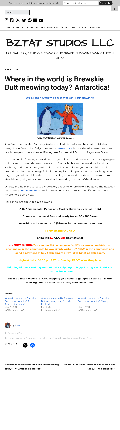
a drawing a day (16, 338)
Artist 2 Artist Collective (57, 27)
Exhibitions (83, 27)
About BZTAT (32, 27)
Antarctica (65, 148)
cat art (57, 338)
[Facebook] (11, 20)
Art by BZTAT (18, 27)
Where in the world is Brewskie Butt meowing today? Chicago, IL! (94, 301)
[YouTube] (41, 20)
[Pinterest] (29, 20)
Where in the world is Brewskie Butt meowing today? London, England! (57, 301)
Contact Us (95, 27)
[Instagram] (7, 20)
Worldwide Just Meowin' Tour (78, 338)
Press (72, 27)
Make (43, 422)
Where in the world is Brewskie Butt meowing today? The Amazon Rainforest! (20, 301)
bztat (18, 325)
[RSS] (18, 20)
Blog (42, 27)
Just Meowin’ (28, 190)
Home (7, 27)
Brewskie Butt (45, 338)
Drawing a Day (14, 333)
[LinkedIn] (35, 20)
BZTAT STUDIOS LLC (60, 43)
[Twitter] (24, 20)
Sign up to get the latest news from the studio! (34, 3)
